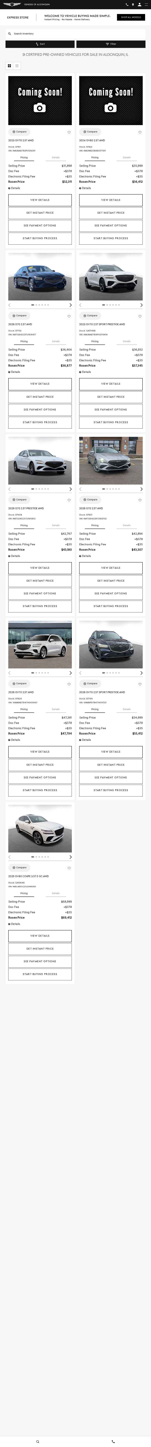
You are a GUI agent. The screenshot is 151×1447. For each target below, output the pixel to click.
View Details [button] (40, 200)
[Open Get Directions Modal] (133, 4)
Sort (42, 44)
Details (56, 157)
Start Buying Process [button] (40, 238)
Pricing (24, 157)
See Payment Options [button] (40, 225)
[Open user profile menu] (139, 4)
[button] (40, 200)
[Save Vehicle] (69, 132)
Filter (113, 44)
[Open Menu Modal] (146, 4)
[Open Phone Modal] (127, 4)
